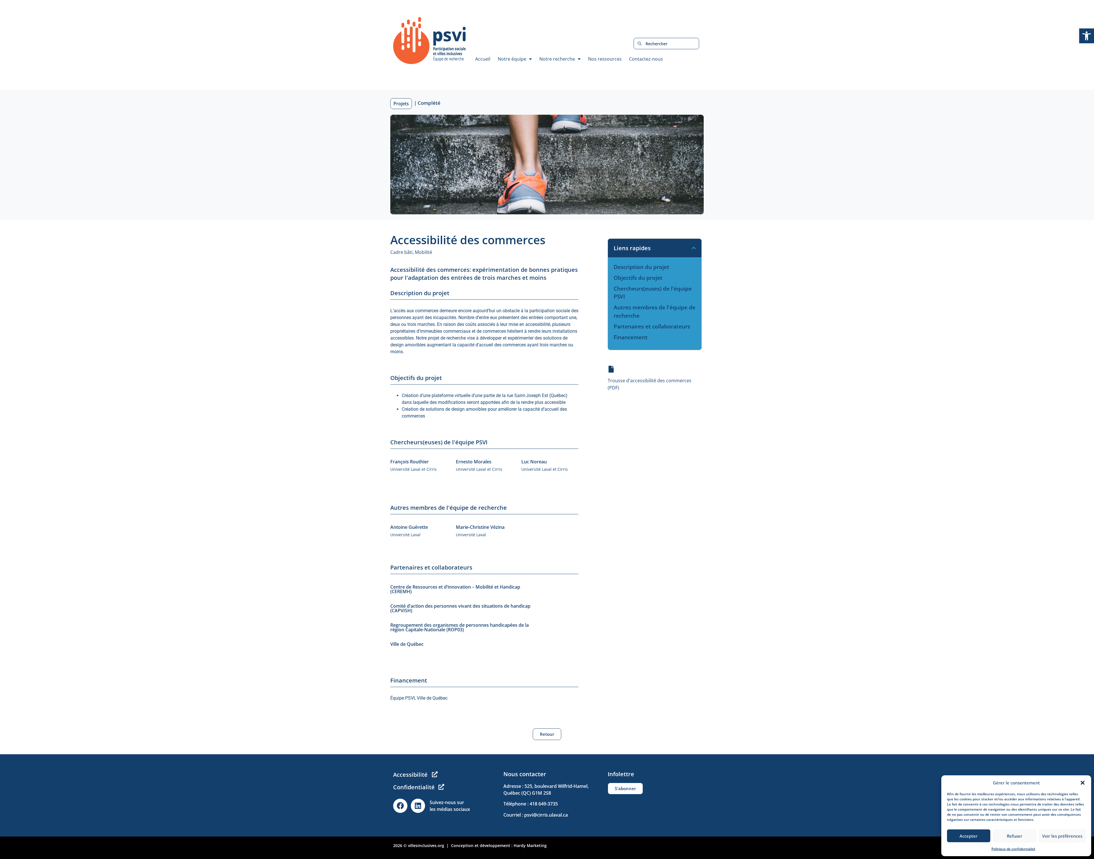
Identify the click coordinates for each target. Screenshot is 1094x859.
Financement (631, 337)
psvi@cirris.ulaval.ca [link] (546, 815)
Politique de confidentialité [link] (1013, 848)
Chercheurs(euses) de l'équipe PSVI (653, 293)
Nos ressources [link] (605, 59)
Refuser (1014, 836)
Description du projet (641, 267)
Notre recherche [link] (557, 59)
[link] (1086, 35)
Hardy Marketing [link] (530, 845)
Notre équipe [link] (512, 59)
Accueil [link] (482, 59)
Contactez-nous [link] (646, 59)
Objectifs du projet (638, 277)
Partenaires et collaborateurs (652, 326)
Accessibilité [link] (410, 774)
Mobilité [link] (423, 252)
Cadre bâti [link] (401, 252)
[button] (1082, 783)
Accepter (968, 836)
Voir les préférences (1062, 836)
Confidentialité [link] (414, 787)
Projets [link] (401, 103)
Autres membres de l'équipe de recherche (654, 311)
